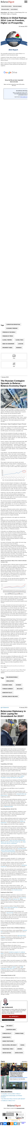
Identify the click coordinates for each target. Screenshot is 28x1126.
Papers (3, 1061)
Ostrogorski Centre (20, 1108)
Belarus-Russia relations (6, 6)
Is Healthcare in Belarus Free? (8, 1100)
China (10, 899)
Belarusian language (17, 6)
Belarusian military (5, 9)
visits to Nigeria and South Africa (11, 907)
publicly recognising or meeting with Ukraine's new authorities (12, 776)
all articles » (14, 1016)
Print (14, 358)
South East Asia (16, 899)
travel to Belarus (14, 9)
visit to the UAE (9, 912)
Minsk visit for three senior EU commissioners (13, 842)
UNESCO (14, 967)
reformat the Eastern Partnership (8, 851)
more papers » (24, 1061)
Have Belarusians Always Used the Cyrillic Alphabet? (13, 1098)
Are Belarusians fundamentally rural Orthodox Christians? (11, 1096)
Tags (2, 325)
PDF (14, 366)
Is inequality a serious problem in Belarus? (11, 1093)
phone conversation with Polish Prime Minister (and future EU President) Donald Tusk (13, 841)
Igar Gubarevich (5, 707)
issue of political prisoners (17, 889)
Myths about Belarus (6, 1091)
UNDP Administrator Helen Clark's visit (12, 967)
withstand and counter (8, 806)
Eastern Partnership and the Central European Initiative (13, 849)
